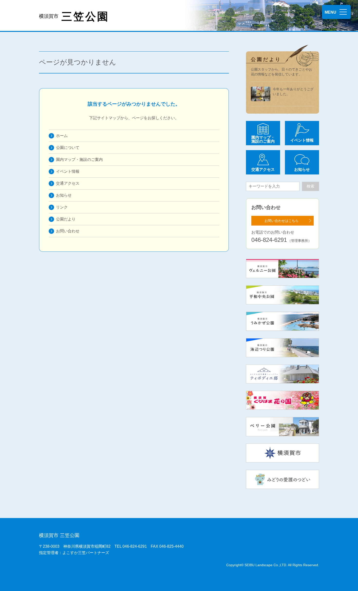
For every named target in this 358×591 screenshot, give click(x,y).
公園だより (65, 219)
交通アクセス (67, 183)
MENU (330, 12)
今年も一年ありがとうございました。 (293, 91)
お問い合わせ (67, 231)
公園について (67, 147)
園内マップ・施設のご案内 (79, 159)
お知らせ (64, 195)
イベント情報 (67, 171)
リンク (62, 207)
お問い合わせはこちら (281, 221)
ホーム (62, 136)
